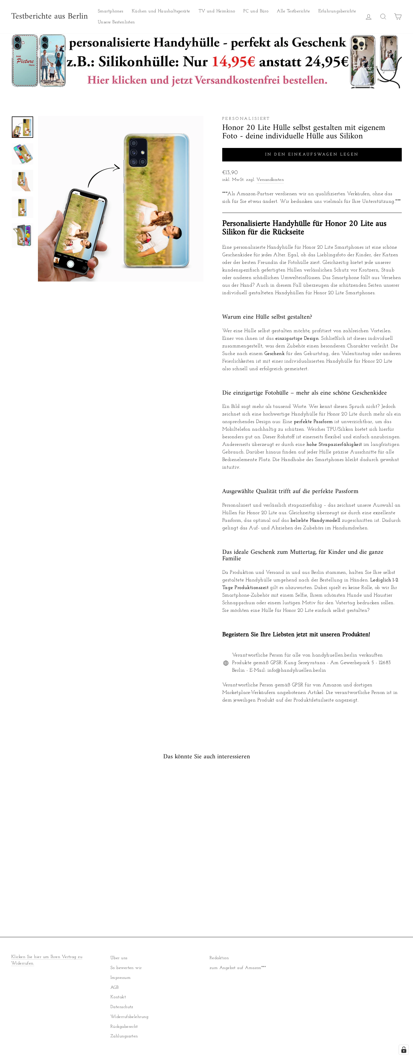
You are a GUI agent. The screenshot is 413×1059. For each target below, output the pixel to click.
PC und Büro (255, 11)
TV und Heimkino (217, 11)
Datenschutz (121, 1007)
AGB (114, 988)
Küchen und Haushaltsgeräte (161, 11)
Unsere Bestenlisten (116, 22)
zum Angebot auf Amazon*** (238, 968)
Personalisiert (246, 119)
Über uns (119, 958)
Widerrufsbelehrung (129, 1017)
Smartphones (110, 11)
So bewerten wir (126, 968)
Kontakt (118, 997)
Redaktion (219, 958)
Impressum (120, 978)
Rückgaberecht (124, 1027)
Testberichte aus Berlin (49, 16)
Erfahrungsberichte (337, 11)
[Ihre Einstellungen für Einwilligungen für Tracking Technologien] (404, 1049)
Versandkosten (270, 180)
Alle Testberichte (293, 11)
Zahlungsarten (124, 1036)
